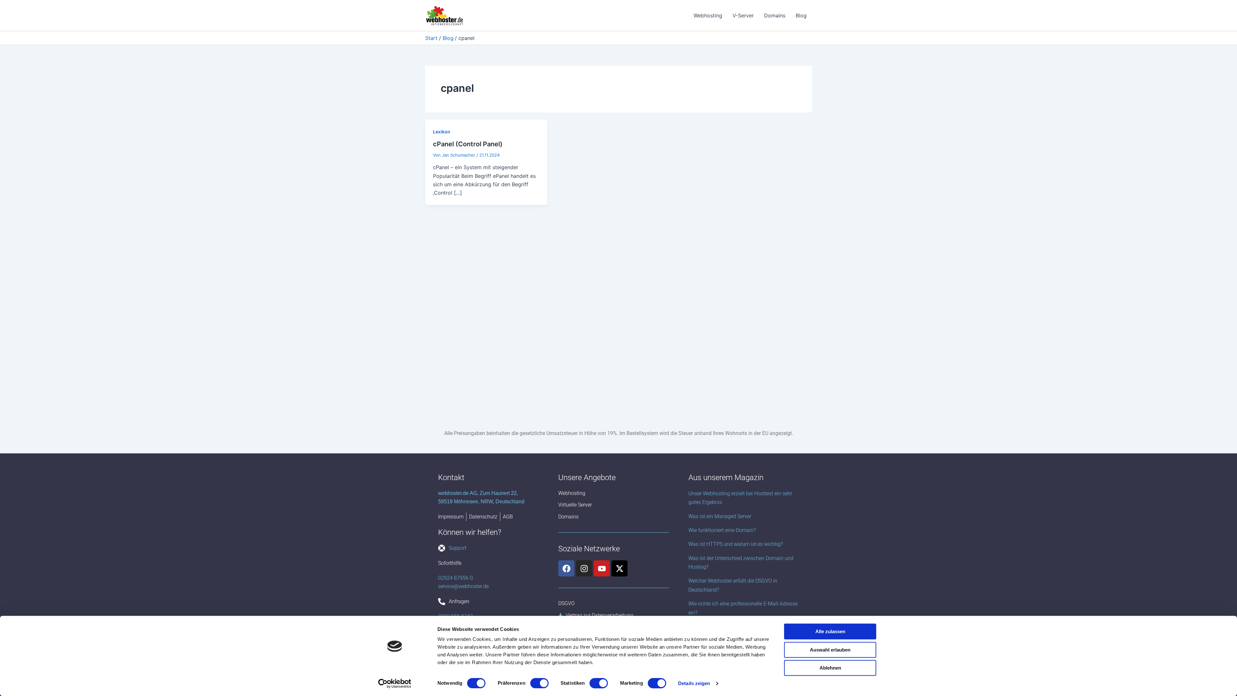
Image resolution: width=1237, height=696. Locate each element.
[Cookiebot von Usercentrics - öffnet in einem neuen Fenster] (395, 683)
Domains (774, 15)
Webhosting (708, 15)
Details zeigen (694, 683)
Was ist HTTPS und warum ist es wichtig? (735, 544)
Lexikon (441, 131)
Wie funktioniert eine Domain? (722, 530)
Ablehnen (830, 668)
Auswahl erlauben (830, 649)
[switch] (539, 683)
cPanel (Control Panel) (468, 144)
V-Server (743, 15)
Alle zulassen (830, 631)
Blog (801, 15)
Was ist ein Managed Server (719, 516)
